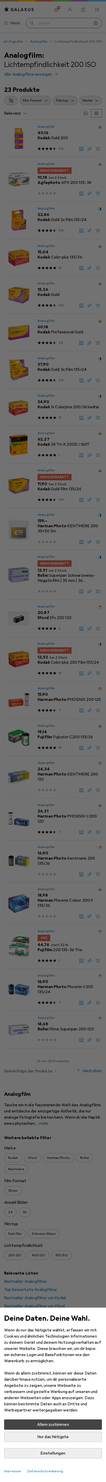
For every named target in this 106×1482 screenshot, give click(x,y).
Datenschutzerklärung (45, 1471)
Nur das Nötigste (53, 1436)
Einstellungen (52, 1453)
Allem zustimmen (53, 1424)
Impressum (12, 1471)
